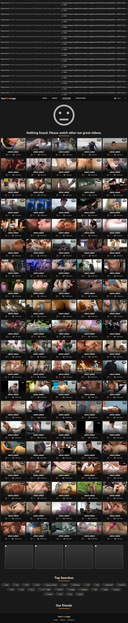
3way (32, 590)
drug (64, 585)
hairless (116, 590)
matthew (84, 590)
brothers (122, 585)
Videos (54, 98)
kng (70, 594)
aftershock (109, 585)
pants (7, 585)
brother (49, 594)
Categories (66, 98)
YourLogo (8, 98)
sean (16, 585)
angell (106, 590)
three (27, 585)
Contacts (70, 620)
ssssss (37, 585)
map (22, 590)
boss (12, 590)
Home (44, 98)
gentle (80, 594)
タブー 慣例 (46, 590)
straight (72, 590)
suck (60, 594)
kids (97, 585)
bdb (95, 590)
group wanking (51, 585)
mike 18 (60, 590)
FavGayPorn (81, 98)
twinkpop (76, 585)
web (87, 585)
